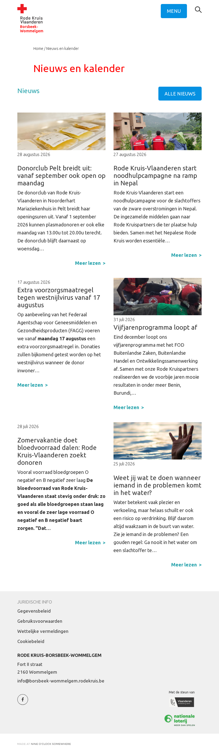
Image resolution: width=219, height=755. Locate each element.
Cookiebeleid (30, 641)
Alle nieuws (180, 93)
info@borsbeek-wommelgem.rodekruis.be (60, 680)
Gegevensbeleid (34, 610)
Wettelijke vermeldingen (42, 631)
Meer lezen (88, 263)
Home (38, 48)
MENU (174, 11)
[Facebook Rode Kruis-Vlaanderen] (22, 702)
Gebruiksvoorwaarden (39, 621)
